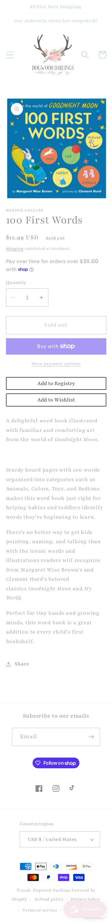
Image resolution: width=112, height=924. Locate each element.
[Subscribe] (91, 737)
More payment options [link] (56, 364)
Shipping (15, 248)
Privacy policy (85, 899)
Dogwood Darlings (51, 890)
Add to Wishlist (56, 399)
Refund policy (49, 899)
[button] (9, 54)
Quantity (16, 282)
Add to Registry (56, 383)
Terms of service (40, 910)
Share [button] (22, 664)
